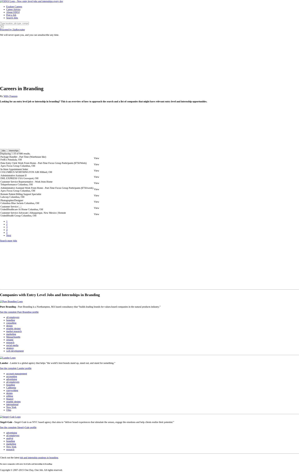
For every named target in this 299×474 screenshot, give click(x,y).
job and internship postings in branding (39, 457)
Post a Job (11, 15)
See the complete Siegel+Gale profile (18, 427)
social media (12, 345)
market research (14, 331)
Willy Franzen (10, 96)
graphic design (13, 328)
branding (10, 320)
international (12, 404)
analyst (9, 438)
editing (9, 396)
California (11, 387)
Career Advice (13, 9)
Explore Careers (14, 6)
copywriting (12, 390)
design (9, 325)
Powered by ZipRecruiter (12, 29)
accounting (11, 376)
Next (8, 235)
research (10, 342)
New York (11, 407)
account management (16, 373)
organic (10, 339)
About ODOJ (13, 12)
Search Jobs (12, 17)
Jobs (3, 150)
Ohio (8, 410)
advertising (11, 379)
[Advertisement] (93, 60)
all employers (12, 317)
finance (9, 398)
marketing (11, 334)
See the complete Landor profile (15, 368)
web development (15, 351)
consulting (11, 323)
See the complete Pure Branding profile (19, 312)
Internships (14, 150)
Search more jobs (8, 240)
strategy (10, 348)
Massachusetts (13, 337)
